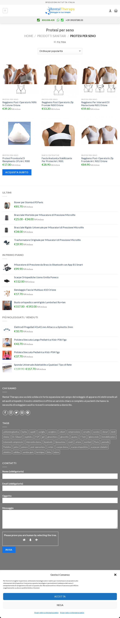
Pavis (96, 442)
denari (105, 432)
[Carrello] (116, 10)
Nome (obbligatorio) (13, 471)
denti (113, 432)
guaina (74, 437)
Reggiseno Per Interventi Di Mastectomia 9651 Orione (95, 104)
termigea (40, 452)
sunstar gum (28, 452)
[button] (115, 574)
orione (78, 442)
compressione (74, 432)
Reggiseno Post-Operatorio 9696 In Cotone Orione (19, 104)
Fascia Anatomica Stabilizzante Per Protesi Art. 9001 (57, 160)
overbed (87, 442)
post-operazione (37, 447)
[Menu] (5, 10)
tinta (49, 452)
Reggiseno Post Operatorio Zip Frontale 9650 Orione (57, 104)
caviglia (41, 432)
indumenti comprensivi (13, 442)
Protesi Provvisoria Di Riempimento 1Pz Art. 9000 (16, 160)
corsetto (86, 432)
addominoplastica (11, 432)
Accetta (59, 596)
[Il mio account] (110, 10)
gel (43, 437)
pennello (105, 442)
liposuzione (60, 442)
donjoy (6, 437)
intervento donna (33, 442)
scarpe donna (62, 447)
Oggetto (7, 496)
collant (62, 432)
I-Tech (83, 437)
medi (70, 442)
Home (28, 36)
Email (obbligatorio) (12, 483)
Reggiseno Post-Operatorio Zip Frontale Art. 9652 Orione (97, 160)
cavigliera (52, 432)
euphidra (28, 437)
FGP (37, 437)
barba (24, 432)
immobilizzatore (109, 437)
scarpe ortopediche (79, 447)
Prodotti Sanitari (51, 36)
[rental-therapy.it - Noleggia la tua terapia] (60, 11)
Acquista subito (16, 172)
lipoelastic (48, 442)
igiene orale (94, 437)
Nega (60, 605)
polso (16, 447)
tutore (56, 452)
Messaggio (8, 508)
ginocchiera (52, 437)
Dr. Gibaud (17, 437)
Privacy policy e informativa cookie (46, 612)
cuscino (96, 432)
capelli (32, 432)
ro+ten (50, 447)
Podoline (7, 447)
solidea (16, 452)
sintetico (7, 452)
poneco (24, 447)
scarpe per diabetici (99, 447)
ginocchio (64, 437)
